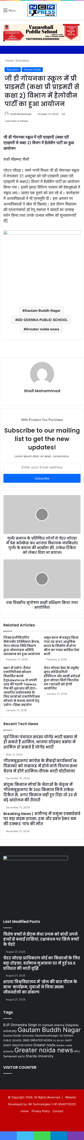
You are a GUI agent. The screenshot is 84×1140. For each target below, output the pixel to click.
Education (22, 60)
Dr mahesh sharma (51, 1025)
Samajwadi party (14, 1056)
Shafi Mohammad (20, 114)
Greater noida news (42, 329)
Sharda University (39, 1056)
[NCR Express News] (42, 10)
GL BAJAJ (58, 1040)
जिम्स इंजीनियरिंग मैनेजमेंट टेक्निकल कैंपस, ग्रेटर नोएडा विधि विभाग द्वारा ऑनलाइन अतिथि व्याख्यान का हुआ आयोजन (21, 645)
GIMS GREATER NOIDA (37, 1040)
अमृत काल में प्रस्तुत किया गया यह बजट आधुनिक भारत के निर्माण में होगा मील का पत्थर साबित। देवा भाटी (61, 645)
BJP (6, 1025)
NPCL (77, 1051)
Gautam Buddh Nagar (43, 310)
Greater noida (44, 1045)
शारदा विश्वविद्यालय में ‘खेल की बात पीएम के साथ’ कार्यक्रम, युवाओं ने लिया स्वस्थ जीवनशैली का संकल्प (40, 987)
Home (9, 60)
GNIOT (68, 1040)
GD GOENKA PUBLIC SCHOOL (42, 320)
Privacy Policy (41, 1111)
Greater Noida (32, 69)
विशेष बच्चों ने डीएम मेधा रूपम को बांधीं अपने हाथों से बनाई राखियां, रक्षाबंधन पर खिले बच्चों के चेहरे (41, 939)
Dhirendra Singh (24, 1025)
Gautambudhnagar (47, 1035)
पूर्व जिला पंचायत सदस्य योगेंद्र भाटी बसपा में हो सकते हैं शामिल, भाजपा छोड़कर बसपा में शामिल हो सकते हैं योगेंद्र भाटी (40, 742)
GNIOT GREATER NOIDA (18, 1045)
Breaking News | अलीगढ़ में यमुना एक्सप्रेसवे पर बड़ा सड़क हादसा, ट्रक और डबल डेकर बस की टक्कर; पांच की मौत (41, 819)
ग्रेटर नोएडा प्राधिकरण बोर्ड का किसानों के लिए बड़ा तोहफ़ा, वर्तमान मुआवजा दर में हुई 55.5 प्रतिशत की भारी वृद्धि (41, 963)
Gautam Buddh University (18, 1035)
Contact (58, 1111)
